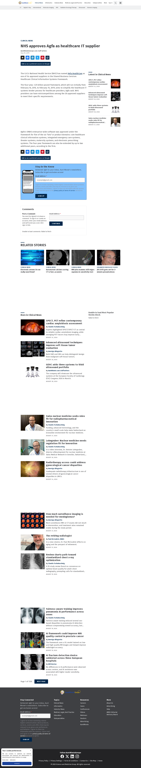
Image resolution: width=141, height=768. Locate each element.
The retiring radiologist (59, 535)
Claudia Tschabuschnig (56, 327)
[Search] (115, 3)
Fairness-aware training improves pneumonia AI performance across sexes (65, 612)
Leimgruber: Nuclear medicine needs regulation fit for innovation (66, 442)
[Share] (27, 58)
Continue (56, 223)
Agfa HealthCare (75, 73)
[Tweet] (37, 58)
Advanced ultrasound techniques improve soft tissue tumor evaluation (97, 95)
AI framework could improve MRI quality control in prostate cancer (65, 635)
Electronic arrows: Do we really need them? (30, 271)
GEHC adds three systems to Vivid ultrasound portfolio (98, 107)
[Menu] (120, 3)
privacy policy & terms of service (64, 190)
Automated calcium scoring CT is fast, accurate (57, 271)
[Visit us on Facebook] (62, 756)
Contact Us (84, 761)
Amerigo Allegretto (55, 351)
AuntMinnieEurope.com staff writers (34, 51)
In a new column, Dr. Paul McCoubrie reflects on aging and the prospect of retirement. (66, 543)
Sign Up (41, 196)
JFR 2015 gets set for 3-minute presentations (106, 271)
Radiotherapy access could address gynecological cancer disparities (66, 464)
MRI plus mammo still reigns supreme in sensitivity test (82, 271)
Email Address (41, 176)
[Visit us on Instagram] (77, 756)
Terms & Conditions (71, 761)
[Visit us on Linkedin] (72, 756)
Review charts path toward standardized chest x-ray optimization (61, 557)
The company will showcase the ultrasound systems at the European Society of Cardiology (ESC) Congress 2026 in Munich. (65, 376)
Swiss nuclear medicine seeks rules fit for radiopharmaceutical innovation (97, 120)
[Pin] (42, 58)
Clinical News (27, 41)
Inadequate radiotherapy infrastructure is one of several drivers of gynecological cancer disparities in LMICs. (66, 473)
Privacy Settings (56, 761)
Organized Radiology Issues (107, 267)
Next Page (41, 681)
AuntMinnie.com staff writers (58, 370)
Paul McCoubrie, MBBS (56, 539)
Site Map (93, 761)
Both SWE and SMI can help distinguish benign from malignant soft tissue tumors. (65, 355)
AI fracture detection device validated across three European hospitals (64, 658)
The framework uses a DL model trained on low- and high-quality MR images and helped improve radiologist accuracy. (66, 645)
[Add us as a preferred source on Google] (47, 58)
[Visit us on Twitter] (67, 756)
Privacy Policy (43, 761)
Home (100, 761)
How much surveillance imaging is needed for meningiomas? (64, 515)
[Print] (22, 58)
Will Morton (52, 664)
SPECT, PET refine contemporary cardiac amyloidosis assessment (97, 82)
